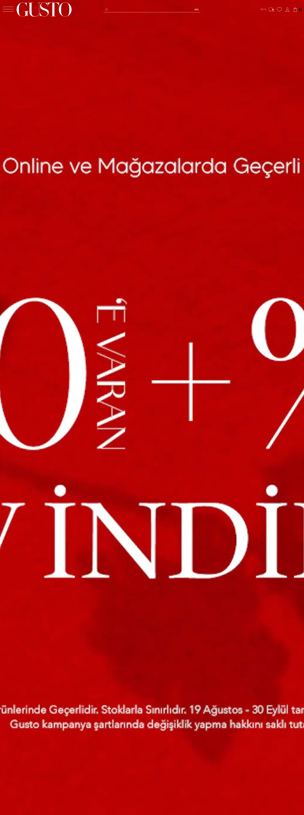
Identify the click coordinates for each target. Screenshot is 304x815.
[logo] (44, 9)
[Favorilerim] (279, 9)
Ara (196, 9)
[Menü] (8, 9)
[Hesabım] (287, 9)
